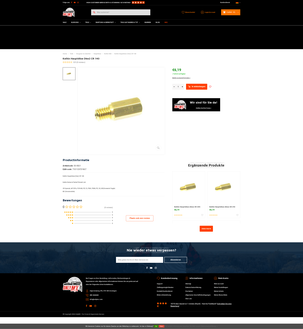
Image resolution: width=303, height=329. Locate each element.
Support (160, 284)
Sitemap (188, 284)
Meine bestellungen (221, 287)
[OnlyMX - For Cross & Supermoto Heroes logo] (69, 12)
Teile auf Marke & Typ (129, 22)
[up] (182, 86)
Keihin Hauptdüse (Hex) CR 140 (125, 54)
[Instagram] (78, 2)
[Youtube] (75, 2)
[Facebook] (71, 2)
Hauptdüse (97, 54)
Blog (158, 22)
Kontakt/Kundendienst (164, 291)
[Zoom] (158, 148)
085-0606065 (94, 295)
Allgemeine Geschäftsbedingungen (198, 295)
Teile (87, 22)
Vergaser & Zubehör (83, 54)
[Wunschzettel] (210, 87)
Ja (156, 326)
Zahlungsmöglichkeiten (165, 287)
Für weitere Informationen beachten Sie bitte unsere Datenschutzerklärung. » (191, 326)
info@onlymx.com (96, 299)
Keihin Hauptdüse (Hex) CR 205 (187, 207)
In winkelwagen (198, 86)
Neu (166, 22)
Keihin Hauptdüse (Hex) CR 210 (222, 207)
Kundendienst (225, 2)
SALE (64, 22)
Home (65, 54)
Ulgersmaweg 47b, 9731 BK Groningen (103, 291)
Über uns (188, 299)
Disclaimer (189, 291)
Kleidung (75, 22)
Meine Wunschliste (220, 295)
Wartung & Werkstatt (105, 22)
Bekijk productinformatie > (181, 78)
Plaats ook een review (140, 218)
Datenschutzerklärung (193, 287)
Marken (148, 22)
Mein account (219, 284)
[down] (174, 86)
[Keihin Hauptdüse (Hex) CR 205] (188, 187)
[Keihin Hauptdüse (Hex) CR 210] (223, 187)
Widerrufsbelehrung (164, 295)
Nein (161, 326)
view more (206, 229)
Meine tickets (219, 291)
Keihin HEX (107, 54)
